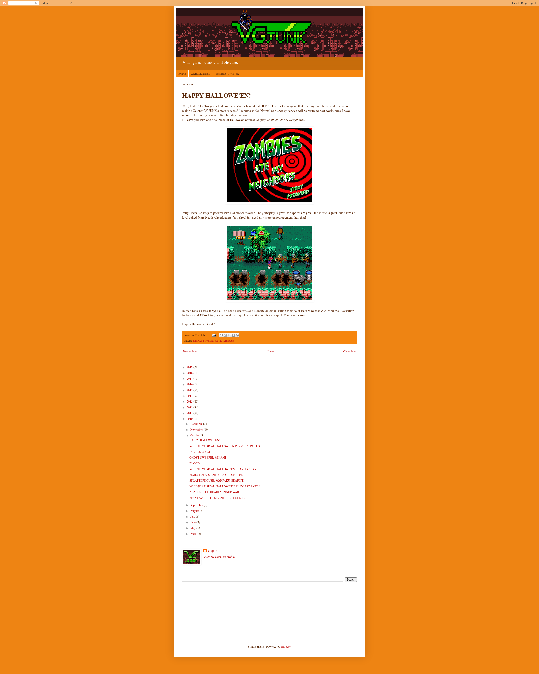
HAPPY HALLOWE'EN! (204, 440)
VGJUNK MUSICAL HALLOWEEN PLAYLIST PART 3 (224, 446)
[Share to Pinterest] (237, 335)
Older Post (349, 351)
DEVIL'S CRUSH (200, 452)
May (193, 528)
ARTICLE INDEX (200, 73)
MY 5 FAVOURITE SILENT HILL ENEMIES (217, 498)
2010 (190, 419)
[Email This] (221, 335)
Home (270, 351)
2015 (190, 390)
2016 (190, 384)
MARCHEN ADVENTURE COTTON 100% (216, 475)
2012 (190, 407)
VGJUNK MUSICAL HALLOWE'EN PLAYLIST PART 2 (224, 469)
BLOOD (194, 463)
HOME (182, 73)
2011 (190, 413)
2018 (190, 373)
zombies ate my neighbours (219, 340)
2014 (190, 396)
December (196, 424)
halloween (198, 340)
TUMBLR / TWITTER (227, 73)
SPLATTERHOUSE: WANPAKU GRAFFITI (216, 480)
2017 (190, 378)
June (193, 522)
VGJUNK (214, 551)
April (193, 534)
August (195, 511)
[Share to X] (229, 335)
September (197, 505)
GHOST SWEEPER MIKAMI (207, 457)
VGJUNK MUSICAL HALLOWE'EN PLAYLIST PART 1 (224, 486)
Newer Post (190, 351)
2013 (190, 401)
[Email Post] (214, 335)
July (193, 516)
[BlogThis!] (225, 335)
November (197, 429)
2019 (190, 367)
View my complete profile (219, 557)
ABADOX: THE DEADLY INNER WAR (214, 492)
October (195, 435)
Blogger (285, 647)
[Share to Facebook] (233, 335)
